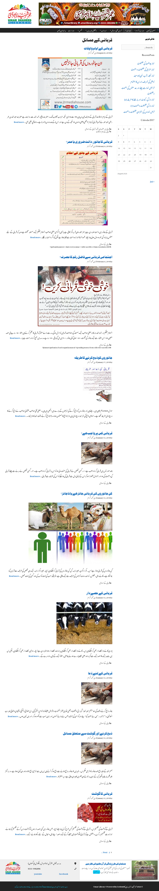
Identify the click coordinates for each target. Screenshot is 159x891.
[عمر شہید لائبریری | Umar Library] (19, 13)
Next (104, 852)
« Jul (152, 181)
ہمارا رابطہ (71, 30)
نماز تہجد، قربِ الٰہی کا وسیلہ (144, 75)
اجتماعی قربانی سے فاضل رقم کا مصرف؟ (86, 257)
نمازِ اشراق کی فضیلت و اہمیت (142, 69)
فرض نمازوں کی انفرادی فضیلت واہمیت (138, 111)
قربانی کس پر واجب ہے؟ (96, 433)
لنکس (80, 30)
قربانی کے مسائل (90, 129)
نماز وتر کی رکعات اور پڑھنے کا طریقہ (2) (139, 99)
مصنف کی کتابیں (151, 30)
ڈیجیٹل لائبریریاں (91, 30)
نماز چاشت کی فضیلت (145, 63)
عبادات (128, 30)
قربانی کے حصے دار (99, 593)
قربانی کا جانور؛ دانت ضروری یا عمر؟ (89, 142)
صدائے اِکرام (140, 30)
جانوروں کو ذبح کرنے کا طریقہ (93, 357)
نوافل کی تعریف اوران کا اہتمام (142, 81)
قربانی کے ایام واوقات (98, 48)
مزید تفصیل (96, 872)
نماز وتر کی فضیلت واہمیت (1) (142, 105)
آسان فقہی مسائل (116, 30)
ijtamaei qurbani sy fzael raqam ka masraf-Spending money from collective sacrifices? (76, 347)
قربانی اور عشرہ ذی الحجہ (103, 129)
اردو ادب (104, 30)
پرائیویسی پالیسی (61, 30)
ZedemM (121, 886)
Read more (19, 121)
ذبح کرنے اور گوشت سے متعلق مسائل (87, 733)
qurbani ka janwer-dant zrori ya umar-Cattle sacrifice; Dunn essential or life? (80, 246)
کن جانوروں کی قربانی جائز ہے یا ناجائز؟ (86, 493)
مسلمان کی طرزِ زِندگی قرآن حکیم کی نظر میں (105, 863)
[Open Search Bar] (158, 29)
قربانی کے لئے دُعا (100, 673)
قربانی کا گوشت (101, 793)
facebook (63, 873)
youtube (38, 873)
